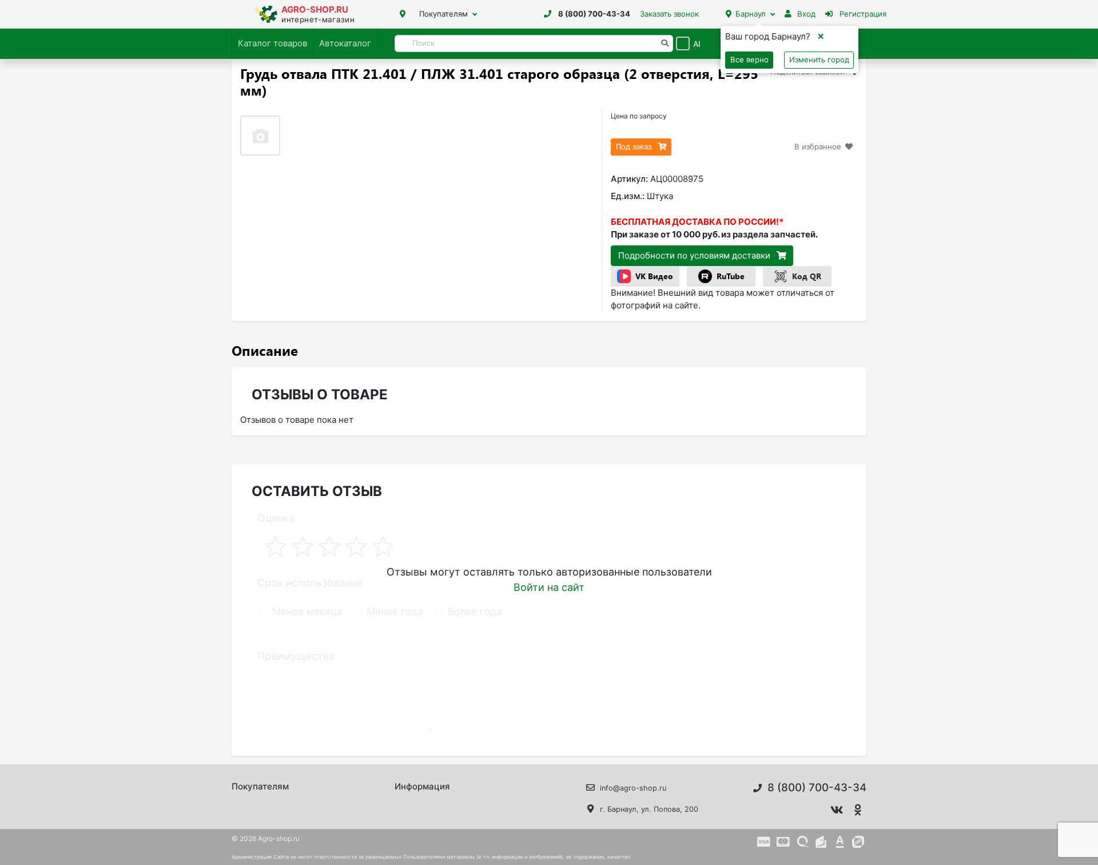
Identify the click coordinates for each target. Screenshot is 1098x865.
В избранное (817, 146)
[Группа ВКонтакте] (837, 810)
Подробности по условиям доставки (695, 255)
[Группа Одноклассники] (858, 810)
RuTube (731, 276)
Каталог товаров (272, 43)
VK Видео (654, 276)
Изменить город (819, 59)
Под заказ (635, 146)
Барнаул (750, 13)
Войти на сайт (549, 587)
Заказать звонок (669, 13)
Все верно (749, 59)
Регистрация (861, 13)
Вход (805, 13)
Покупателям (443, 13)
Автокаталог (345, 43)
